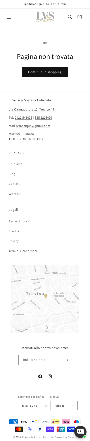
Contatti (15, 184)
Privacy (14, 241)
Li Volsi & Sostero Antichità (38, 437)
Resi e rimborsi (19, 221)
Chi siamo (15, 164)
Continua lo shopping (45, 72)
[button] (9, 17)
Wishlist (14, 194)
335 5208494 (43, 117)
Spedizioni (16, 231)
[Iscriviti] (67, 360)
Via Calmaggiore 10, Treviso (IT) (32, 109)
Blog (12, 174)
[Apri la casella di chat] (80, 432)
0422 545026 (23, 117)
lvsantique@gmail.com (33, 126)
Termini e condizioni (23, 251)
